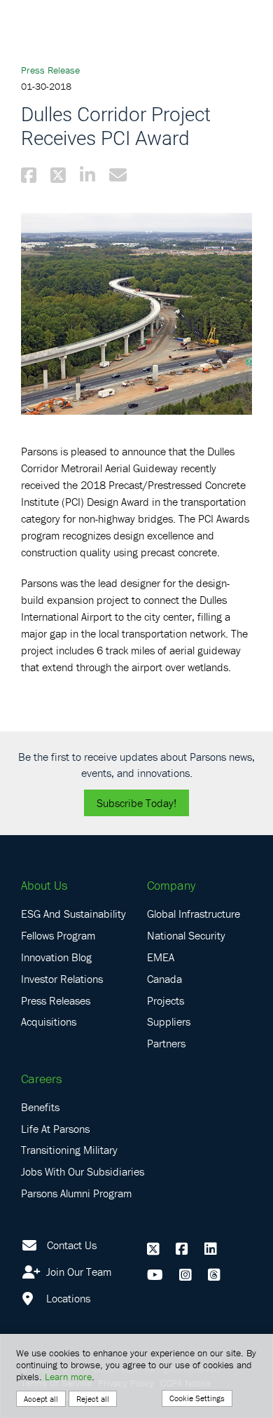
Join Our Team (77, 1272)
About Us (44, 885)
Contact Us (72, 1245)
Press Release (50, 70)
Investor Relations (62, 979)
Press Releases (55, 1000)
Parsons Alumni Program (76, 1193)
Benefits (40, 1107)
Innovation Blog (56, 957)
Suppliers (168, 1021)
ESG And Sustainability (73, 914)
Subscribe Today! (136, 803)
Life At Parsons (55, 1129)
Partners (166, 1043)
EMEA (160, 957)
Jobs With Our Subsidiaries (82, 1171)
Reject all (92, 1398)
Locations (66, 1298)
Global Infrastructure (193, 914)
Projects (165, 1000)
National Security (186, 935)
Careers (41, 1079)
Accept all (41, 1398)
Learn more (68, 1376)
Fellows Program (58, 935)
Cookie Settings (197, 1398)
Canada (164, 979)
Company (171, 885)
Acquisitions (48, 1021)
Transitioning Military (69, 1150)
